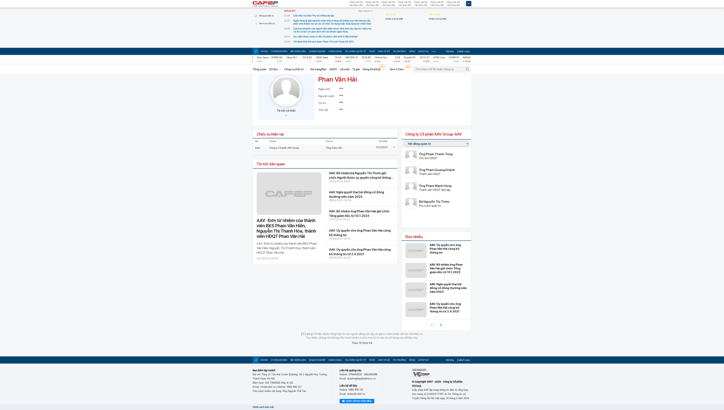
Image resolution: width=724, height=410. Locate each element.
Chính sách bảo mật (263, 407)
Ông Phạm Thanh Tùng (435, 154)
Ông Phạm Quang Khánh (437, 170)
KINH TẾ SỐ (384, 51)
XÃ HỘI (264, 51)
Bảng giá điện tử (266, 16)
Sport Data (397, 69)
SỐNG (412, 51)
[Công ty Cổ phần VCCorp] (421, 376)
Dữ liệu (450, 51)
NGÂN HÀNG (335, 51)
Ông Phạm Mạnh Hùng (435, 186)
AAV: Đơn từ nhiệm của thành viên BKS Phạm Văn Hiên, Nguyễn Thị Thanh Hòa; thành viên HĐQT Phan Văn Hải (286, 228)
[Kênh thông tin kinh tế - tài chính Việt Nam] (265, 4)
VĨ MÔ (372, 51)
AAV (257, 147)
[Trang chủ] (256, 51)
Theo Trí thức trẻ (362, 343)
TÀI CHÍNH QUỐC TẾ (355, 51)
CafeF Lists (463, 51)
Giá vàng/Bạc (318, 69)
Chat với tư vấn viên (358, 401)
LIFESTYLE (423, 51)
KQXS (333, 69)
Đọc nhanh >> (366, 11)
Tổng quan (259, 69)
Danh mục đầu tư (267, 23)
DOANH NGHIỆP (317, 51)
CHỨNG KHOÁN (279, 51)
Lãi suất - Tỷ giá (350, 69)
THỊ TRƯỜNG (399, 51)
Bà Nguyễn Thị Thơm (434, 201)
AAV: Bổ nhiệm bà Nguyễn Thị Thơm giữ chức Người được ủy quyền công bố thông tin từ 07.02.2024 (360, 177)
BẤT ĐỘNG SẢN (298, 51)
